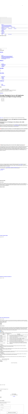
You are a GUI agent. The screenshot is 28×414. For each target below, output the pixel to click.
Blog (2, 117)
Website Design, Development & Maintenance (6, 56)
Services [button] (2, 24)
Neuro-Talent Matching (4, 28)
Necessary (2, 331)
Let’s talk (14, 396)
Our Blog (2, 68)
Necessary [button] (1, 330)
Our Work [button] (2, 31)
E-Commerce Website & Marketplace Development (7, 26)
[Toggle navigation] (22, 5)
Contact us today (21, 164)
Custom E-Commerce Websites (4, 235)
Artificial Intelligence (16, 125)
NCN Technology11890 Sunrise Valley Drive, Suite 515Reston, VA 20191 (4, 383)
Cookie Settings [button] (2, 322)
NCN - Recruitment (3, 58)
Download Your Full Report (12, 412)
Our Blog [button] (2, 30)
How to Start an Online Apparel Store (4, 317)
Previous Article (2, 169)
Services (1, 52)
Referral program (10, 28)
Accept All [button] (5, 322)
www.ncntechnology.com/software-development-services (12, 167)
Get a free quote (2, 50)
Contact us (2, 80)
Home (0, 117)
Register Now (1, 93)
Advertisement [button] (1, 352)
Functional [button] (1, 344)
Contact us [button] (2, 33)
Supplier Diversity (3, 64)
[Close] (1, 87)
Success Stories (3, 76)
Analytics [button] (1, 349)
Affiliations (15, 28)
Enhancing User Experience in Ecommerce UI (5, 276)
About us (1, 60)
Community (2, 66)
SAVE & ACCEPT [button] (2, 357)
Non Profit (3, 78)
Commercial (3, 77)
